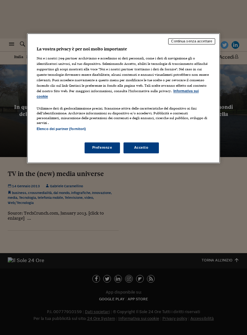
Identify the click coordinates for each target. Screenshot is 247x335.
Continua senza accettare (191, 41)
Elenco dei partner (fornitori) (61, 129)
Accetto (141, 147)
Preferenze (102, 147)
